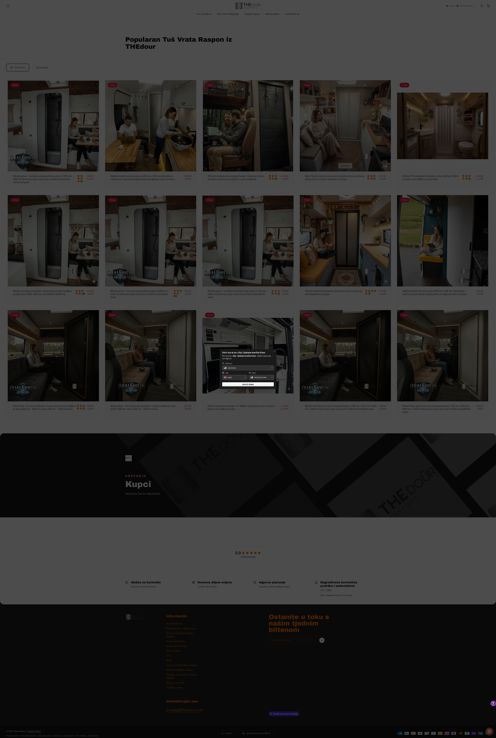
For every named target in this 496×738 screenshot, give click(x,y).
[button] (248, 368)
